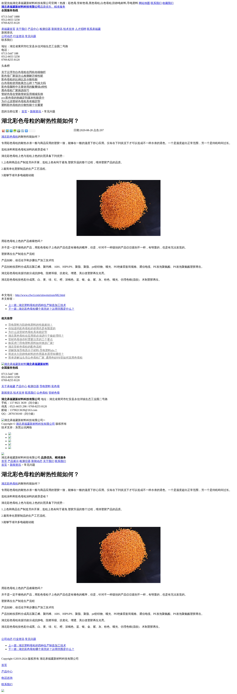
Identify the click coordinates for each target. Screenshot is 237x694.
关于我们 (21, 28)
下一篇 (41, 308)
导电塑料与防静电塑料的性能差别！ (30, 324)
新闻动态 (36, 461)
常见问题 (30, 36)
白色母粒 (42, 392)
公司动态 (6, 36)
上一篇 (37, 305)
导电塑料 (45, 386)
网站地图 (144, 3)
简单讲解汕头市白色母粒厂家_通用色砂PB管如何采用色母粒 (45, 357)
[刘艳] (9, 447)
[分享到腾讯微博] (11, 131)
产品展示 (13, 461)
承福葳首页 (8, 28)
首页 (24, 111)
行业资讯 (18, 36)
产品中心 (33, 28)
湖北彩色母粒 (9, 136)
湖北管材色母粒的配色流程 (25, 346)
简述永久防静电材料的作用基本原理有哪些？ (36, 353)
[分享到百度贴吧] (22, 131)
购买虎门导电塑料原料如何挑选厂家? (31, 343)
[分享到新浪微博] (3, 131)
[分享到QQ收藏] (18, 131)
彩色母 (55, 386)
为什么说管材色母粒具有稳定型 (27, 332)
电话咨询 (6, 677)
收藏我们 (167, 3)
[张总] (9, 434)
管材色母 (54, 392)
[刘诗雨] (9, 444)
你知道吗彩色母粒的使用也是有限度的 (32, 328)
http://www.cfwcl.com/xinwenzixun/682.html (40, 295)
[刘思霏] (9, 441)
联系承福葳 (94, 28)
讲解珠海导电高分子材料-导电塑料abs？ (32, 350)
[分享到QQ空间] (7, 131)
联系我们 (156, 3)
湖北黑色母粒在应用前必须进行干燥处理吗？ (36, 335)
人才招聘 (80, 28)
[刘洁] (9, 437)
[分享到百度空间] (15, 131)
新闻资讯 (56, 28)
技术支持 (68, 28)
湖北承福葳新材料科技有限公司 (35, 423)
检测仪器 (45, 28)
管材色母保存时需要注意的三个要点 (30, 339)
